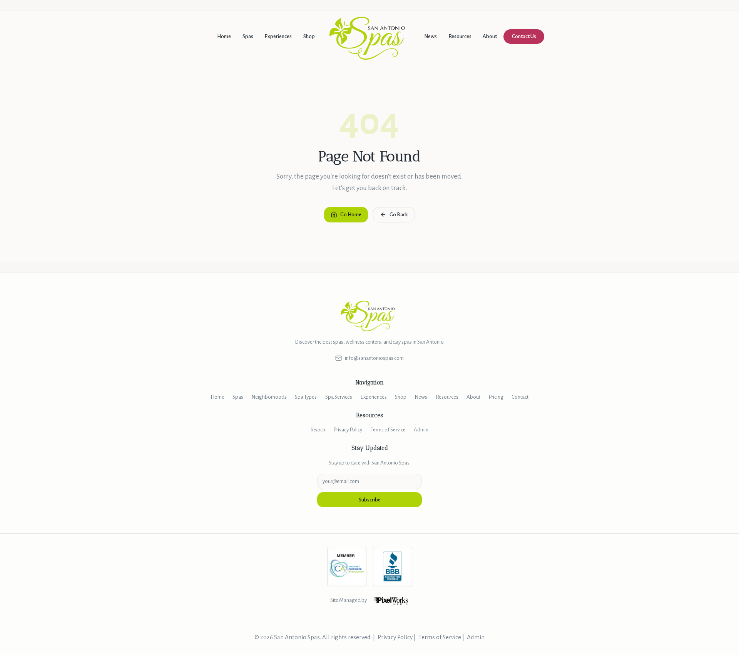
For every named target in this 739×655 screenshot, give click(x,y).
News (430, 36)
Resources (459, 36)
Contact (520, 397)
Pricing (495, 397)
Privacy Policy (347, 430)
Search (318, 430)
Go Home (350, 214)
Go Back (399, 214)
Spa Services (338, 397)
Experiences (278, 36)
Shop (309, 36)
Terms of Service (388, 430)
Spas (247, 36)
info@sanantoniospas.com (374, 358)
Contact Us (524, 36)
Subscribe (370, 500)
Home (224, 36)
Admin (421, 430)
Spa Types (306, 397)
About (490, 36)
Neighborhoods (269, 397)
